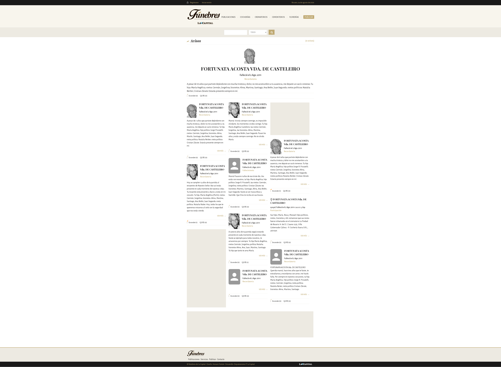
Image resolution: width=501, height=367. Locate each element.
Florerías (294, 17)
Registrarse (194, 3)
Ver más (220, 151)
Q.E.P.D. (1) (245, 262)
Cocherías (245, 17)
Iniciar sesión (206, 3)
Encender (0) (193, 96)
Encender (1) (276, 191)
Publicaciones (228, 17)
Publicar (309, 17)
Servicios (204, 359)
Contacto (220, 359)
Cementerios (278, 17)
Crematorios (261, 17)
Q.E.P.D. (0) (203, 96)
